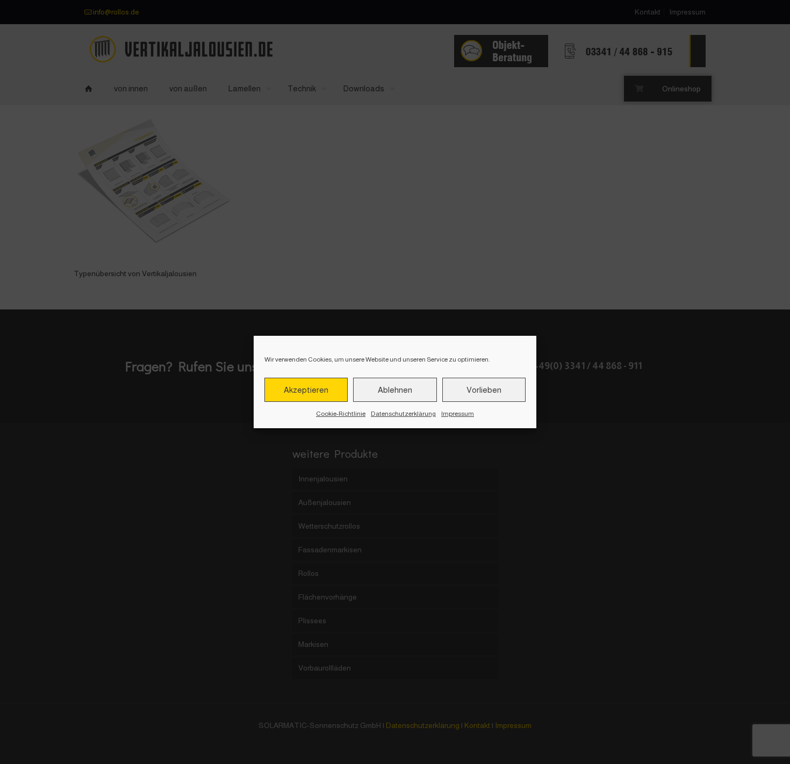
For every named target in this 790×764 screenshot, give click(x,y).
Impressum (457, 413)
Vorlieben (483, 389)
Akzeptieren (306, 389)
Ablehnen (395, 389)
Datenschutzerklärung (403, 413)
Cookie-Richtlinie (340, 413)
